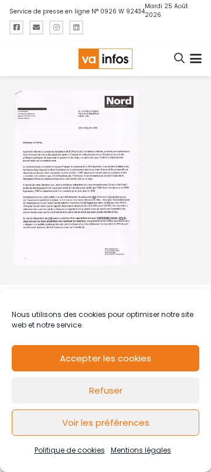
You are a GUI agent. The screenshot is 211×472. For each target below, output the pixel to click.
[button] (180, 58)
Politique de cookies (70, 450)
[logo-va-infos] (105, 59)
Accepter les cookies (105, 358)
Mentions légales (141, 450)
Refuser (105, 390)
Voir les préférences (105, 422)
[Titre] (16, 27)
